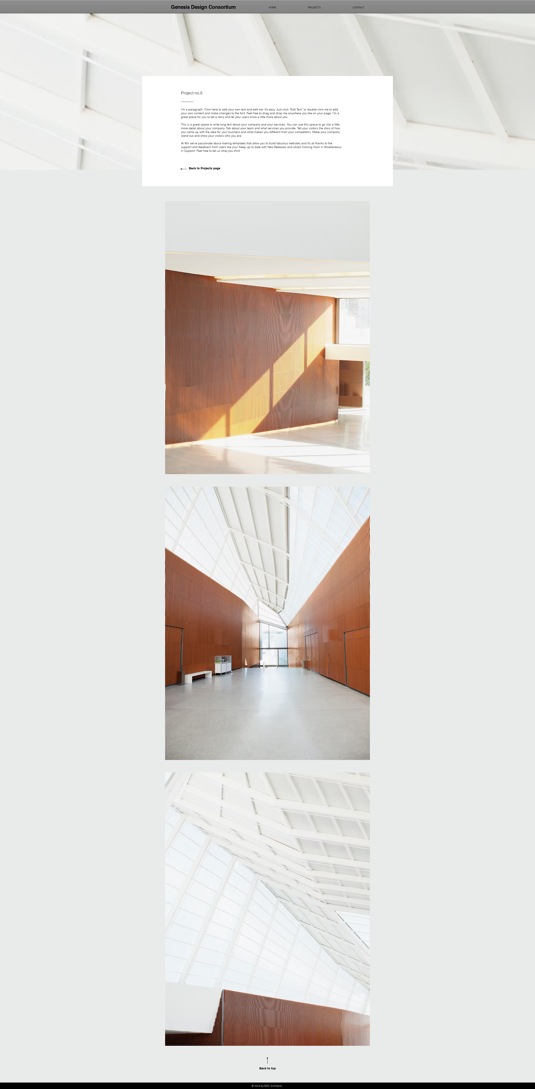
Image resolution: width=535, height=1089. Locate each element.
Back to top (267, 1068)
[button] (267, 337)
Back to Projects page (204, 168)
